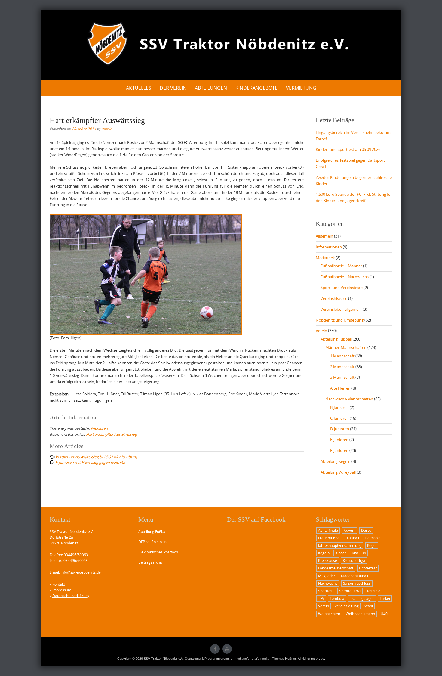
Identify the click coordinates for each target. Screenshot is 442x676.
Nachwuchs (327, 583)
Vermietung (301, 88)
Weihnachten (329, 613)
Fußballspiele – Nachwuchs (345, 276)
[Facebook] (215, 649)
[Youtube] (227, 649)
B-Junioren (339, 407)
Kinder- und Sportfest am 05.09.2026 (348, 149)
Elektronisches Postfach (158, 552)
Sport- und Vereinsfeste (342, 287)
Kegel (371, 545)
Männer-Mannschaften (346, 347)
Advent (349, 530)
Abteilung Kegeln (336, 461)
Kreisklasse (327, 560)
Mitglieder (326, 575)
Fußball (353, 537)
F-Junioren (99, 428)
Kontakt (58, 584)
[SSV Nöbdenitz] (221, 44)
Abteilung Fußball (336, 339)
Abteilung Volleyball (338, 472)
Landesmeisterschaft (335, 567)
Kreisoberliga (354, 560)
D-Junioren (339, 428)
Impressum (61, 589)
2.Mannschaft (342, 366)
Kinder (340, 552)
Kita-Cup (359, 552)
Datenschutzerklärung (71, 595)
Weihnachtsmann (360, 613)
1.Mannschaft (342, 356)
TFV (321, 598)
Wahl (368, 605)
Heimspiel (373, 537)
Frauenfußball (329, 537)
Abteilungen (211, 88)
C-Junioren (339, 418)
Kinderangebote (256, 88)
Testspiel (374, 590)
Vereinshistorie (334, 298)
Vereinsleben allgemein (341, 309)
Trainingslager (362, 598)
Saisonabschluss (357, 583)
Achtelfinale (328, 530)
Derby (366, 530)
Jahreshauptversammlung (339, 545)
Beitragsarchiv (150, 562)
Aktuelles (138, 88)
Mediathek (325, 257)
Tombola (337, 598)
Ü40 (384, 613)
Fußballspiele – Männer (341, 266)
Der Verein (173, 88)
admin (107, 128)
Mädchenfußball (354, 575)
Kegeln (324, 552)
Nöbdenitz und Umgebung (340, 320)
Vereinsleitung (347, 605)
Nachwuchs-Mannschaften (349, 399)
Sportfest (325, 590)
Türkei (385, 598)
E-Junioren (339, 439)
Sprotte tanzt (350, 590)
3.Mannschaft (342, 377)
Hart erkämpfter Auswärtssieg (111, 434)
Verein (321, 330)
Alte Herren (340, 388)
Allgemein (324, 236)
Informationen (329, 247)
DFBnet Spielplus (152, 541)
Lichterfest (368, 567)
